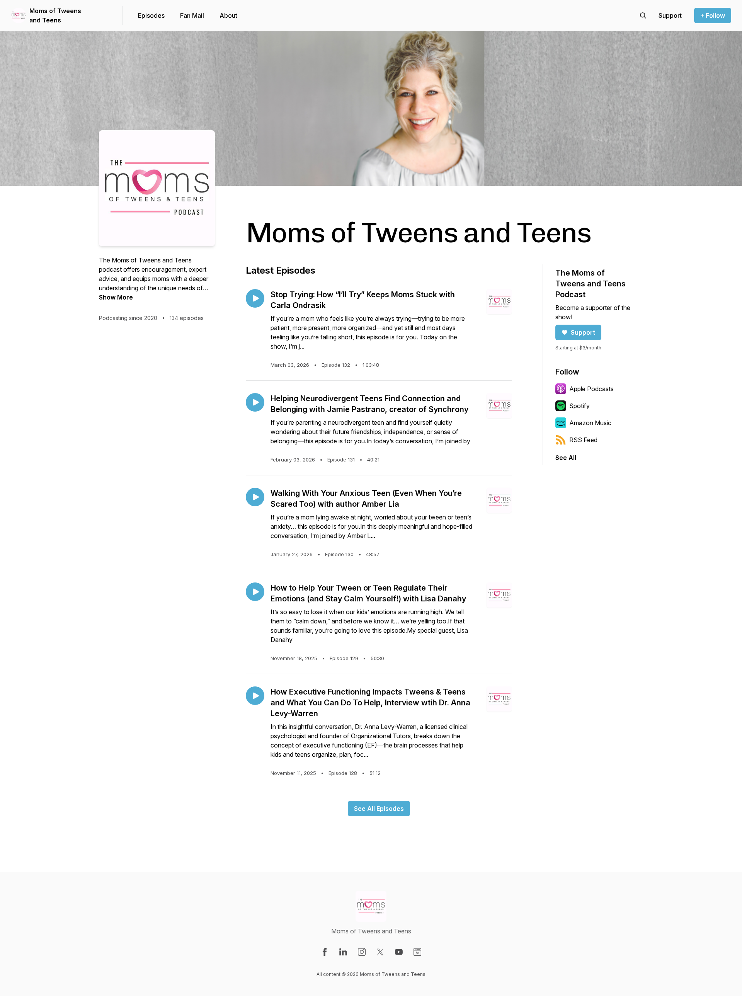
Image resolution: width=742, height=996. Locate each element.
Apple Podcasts (591, 389)
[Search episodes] (643, 15)
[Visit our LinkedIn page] (343, 952)
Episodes (151, 15)
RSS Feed (583, 440)
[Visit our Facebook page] (324, 952)
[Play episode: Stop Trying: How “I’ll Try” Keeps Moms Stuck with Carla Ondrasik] (255, 298)
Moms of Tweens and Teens (55, 15)
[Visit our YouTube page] (399, 952)
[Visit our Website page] (417, 952)
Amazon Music (590, 423)
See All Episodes (379, 808)
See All (565, 457)
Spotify (579, 406)
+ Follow (712, 15)
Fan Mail (192, 15)
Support (583, 332)
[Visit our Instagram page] (362, 952)
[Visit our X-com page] (380, 952)
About (228, 15)
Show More (116, 297)
